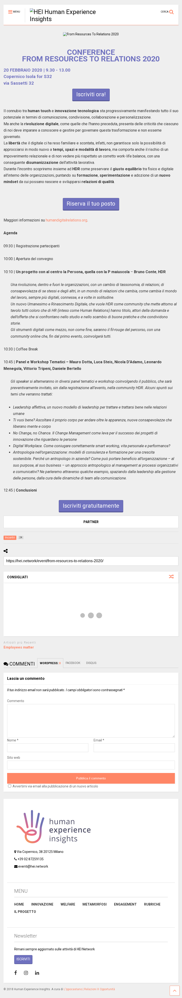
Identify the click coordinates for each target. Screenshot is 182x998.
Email (99, 740)
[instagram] (26, 973)
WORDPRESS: (50, 663)
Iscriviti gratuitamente (91, 505)
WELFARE (68, 904)
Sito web (13, 757)
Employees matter (19, 647)
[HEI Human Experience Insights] (68, 19)
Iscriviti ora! (91, 94)
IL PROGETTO (25, 912)
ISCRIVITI (23, 959)
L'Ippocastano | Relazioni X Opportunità (89, 989)
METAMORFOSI (94, 904)
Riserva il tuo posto (91, 203)
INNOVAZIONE (42, 904)
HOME (19, 904)
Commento (15, 701)
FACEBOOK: (74, 663)
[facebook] (15, 973)
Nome (12, 740)
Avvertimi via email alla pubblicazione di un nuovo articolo (55, 786)
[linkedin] (37, 973)
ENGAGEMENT (125, 904)
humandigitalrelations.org (66, 220)
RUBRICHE (152, 904)
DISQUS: (91, 663)
